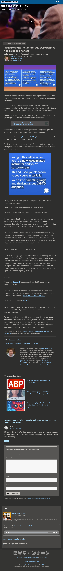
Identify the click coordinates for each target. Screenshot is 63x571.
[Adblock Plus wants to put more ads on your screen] (16, 383)
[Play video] (31, 21)
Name (8, 476)
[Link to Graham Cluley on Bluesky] (20, 552)
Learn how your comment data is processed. (39, 498)
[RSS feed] (47, 552)
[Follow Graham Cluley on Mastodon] (24, 552)
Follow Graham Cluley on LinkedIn (33, 331)
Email (8, 485)
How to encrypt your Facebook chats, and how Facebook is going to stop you (39, 405)
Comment (9, 458)
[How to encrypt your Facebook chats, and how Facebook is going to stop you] (16, 406)
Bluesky (47, 331)
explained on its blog (27, 137)
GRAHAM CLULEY (14, 6)
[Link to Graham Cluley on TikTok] (38, 552)
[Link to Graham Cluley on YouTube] (43, 552)
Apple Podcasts (7, 539)
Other (23, 539)
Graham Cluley (15, 56)
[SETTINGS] (57, 532)
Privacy (19, 340)
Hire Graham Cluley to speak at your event (27, 557)
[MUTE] (54, 532)
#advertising (9, 343)
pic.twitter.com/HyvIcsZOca (34, 296)
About (45, 557)
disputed (16, 282)
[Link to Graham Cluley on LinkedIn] (15, 552)
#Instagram (27, 343)
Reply (6, 441)
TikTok (43, 363)
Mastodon (7, 333)
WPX (42, 564)
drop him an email (42, 365)
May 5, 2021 (26, 300)
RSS (19, 539)
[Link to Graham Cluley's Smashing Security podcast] (29, 552)
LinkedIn (48, 363)
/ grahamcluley (16, 60)
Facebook (12, 340)
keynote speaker (46, 348)
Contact (41, 557)
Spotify (15, 539)
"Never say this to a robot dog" (23, 526)
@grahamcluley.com (18, 58)
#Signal (35, 343)
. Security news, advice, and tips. (23, 123)
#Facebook (18, 343)
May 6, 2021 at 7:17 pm (15, 428)
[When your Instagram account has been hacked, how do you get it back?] (16, 395)
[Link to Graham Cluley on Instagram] (34, 552)
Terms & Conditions (34, 561)
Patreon (5, 545)
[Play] (6, 532)
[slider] (28, 532)
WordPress (28, 564)
